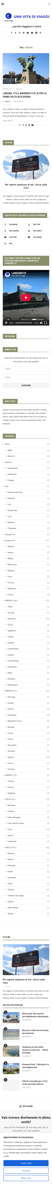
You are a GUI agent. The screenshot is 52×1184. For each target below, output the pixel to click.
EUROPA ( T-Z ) (27, 775)
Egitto (28, 450)
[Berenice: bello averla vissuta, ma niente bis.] (11, 1034)
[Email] (32, 33)
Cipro (28, 576)
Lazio (28, 829)
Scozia (28, 733)
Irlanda (28, 636)
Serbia (28, 739)
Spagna (28, 757)
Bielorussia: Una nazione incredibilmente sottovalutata (35, 1015)
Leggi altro (7, 120)
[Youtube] (28, 33)
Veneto (28, 913)
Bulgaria (28, 570)
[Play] (6, 322)
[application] (26, 298)
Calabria (28, 811)
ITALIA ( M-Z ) (27, 847)
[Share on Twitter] (26, 125)
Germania (28, 618)
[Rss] (40, 33)
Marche (28, 853)
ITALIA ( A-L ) (27, 799)
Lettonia (28, 643)
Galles (28, 606)
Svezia (28, 763)
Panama (28, 480)
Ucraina (28, 787)
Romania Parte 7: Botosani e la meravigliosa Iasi (35, 1066)
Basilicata (28, 805)
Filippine (28, 498)
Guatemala (28, 474)
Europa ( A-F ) (27, 540)
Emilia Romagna (28, 817)
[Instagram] (19, 33)
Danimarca (28, 588)
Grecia (28, 624)
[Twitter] (15, 33)
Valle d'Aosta (28, 907)
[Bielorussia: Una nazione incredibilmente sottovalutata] (11, 1017)
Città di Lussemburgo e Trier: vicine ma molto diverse (35, 1082)
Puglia (28, 871)
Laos (28, 516)
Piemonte (28, 865)
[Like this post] (20, 125)
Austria (28, 552)
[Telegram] (36, 33)
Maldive (28, 522)
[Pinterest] (23, 33)
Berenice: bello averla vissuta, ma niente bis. (35, 1031)
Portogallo (28, 715)
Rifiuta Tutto (26, 1178)
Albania (28, 546)
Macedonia (28, 667)
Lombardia (28, 841)
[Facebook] (11, 33)
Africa (27, 444)
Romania (28, 727)
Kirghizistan (28, 510)
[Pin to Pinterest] (29, 125)
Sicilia (28, 883)
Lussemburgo (28, 660)
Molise (28, 859)
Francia (28, 594)
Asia (27, 486)
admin (7, 101)
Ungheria (28, 793)
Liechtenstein (28, 648)
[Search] (49, 4)
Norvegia (28, 697)
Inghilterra (28, 630)
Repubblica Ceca (28, 721)
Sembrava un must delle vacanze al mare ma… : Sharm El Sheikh (35, 1050)
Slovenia (28, 751)
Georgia (28, 612)
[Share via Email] (32, 125)
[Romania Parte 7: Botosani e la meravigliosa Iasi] (11, 1068)
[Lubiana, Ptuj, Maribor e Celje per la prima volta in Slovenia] (26, 68)
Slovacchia (28, 745)
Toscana (28, 889)
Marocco (28, 456)
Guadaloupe (28, 468)
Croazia (28, 582)
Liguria (28, 835)
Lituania (28, 655)
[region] (26, 1158)
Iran (28, 504)
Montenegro (28, 685)
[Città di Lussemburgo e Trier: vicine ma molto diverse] (11, 1085)
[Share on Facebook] (23, 125)
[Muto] (41, 322)
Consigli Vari (27, 534)
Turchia (28, 781)
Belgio (28, 558)
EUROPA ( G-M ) (27, 600)
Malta (28, 673)
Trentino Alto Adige (28, 895)
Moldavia (28, 679)
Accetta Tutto (26, 1163)
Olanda (28, 703)
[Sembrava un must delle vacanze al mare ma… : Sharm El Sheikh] (11, 1051)
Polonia (28, 709)
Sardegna (28, 877)
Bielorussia (28, 564)
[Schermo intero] (45, 322)
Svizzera (28, 769)
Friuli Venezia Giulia (28, 823)
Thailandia (28, 528)
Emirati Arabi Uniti (28, 492)
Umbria (28, 901)
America (27, 462)
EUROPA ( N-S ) (27, 691)
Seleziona (26, 1170)
